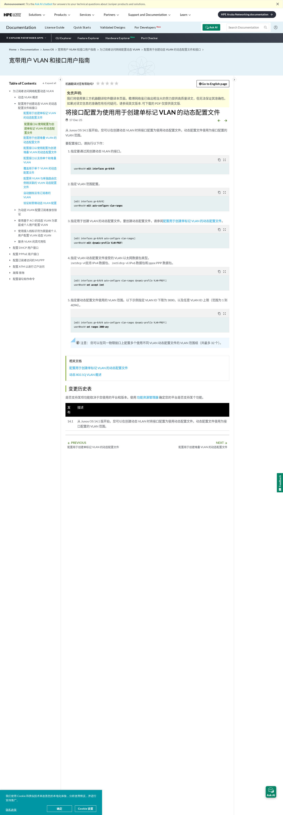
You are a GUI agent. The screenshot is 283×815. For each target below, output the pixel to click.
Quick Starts (82, 27)
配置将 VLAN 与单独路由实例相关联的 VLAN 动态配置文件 (40, 183)
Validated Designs (112, 27)
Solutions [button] (35, 14)
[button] (271, 792)
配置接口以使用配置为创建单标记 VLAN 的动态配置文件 (39, 128)
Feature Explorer (88, 38)
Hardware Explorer (117, 38)
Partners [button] (109, 14)
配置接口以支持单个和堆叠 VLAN (39, 160)
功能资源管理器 (147, 397)
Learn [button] (183, 14)
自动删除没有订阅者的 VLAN (37, 195)
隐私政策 (11, 809)
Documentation (21, 27)
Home (13, 49)
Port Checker (149, 38)
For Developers (148, 27)
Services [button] (85, 14)
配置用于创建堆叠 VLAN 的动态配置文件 (40, 140)
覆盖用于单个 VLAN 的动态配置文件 (40, 170)
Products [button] (60, 14)
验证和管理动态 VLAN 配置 (40, 203)
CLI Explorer (64, 38)
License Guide (54, 27)
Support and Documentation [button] (147, 14)
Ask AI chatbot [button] (43, 4)
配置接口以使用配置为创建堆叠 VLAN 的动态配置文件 (40, 150)
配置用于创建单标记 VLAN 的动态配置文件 (39, 115)
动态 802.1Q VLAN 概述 (85, 374)
